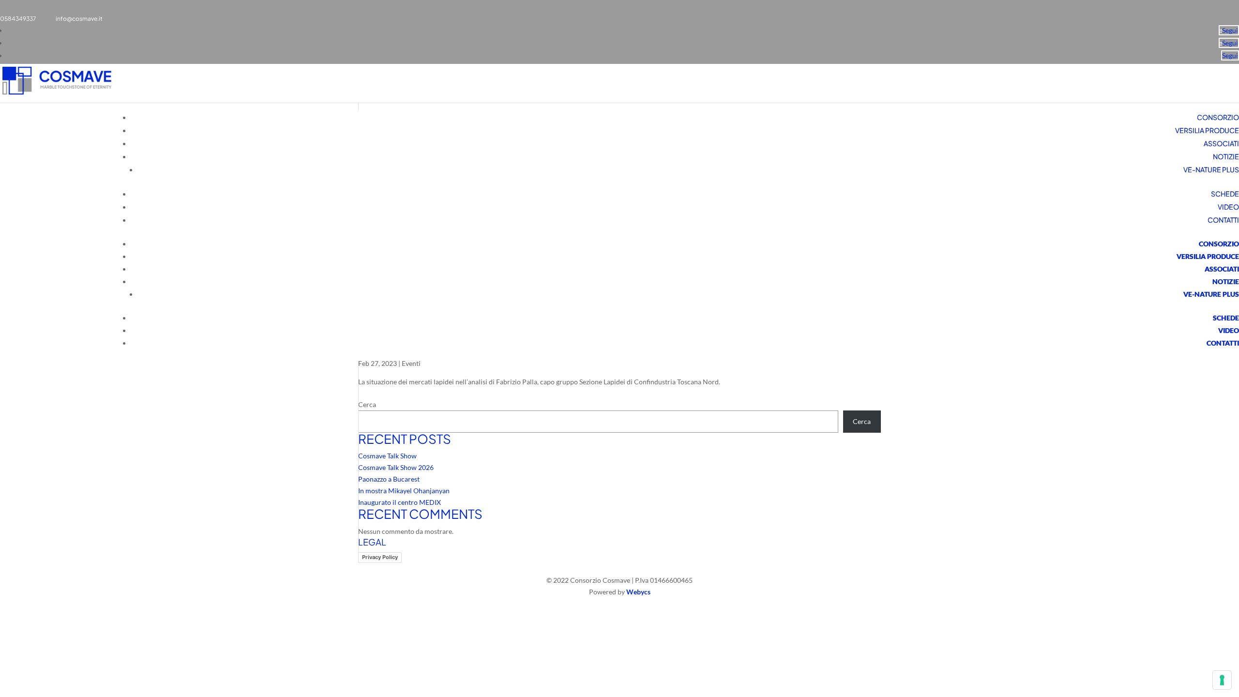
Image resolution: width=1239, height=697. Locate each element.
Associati (1221, 143)
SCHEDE (1225, 193)
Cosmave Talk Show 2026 (396, 467)
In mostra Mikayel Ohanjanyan (404, 490)
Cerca (367, 404)
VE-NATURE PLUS (1211, 169)
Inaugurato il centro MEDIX (399, 502)
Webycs (638, 592)
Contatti (1223, 219)
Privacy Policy (380, 557)
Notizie (1226, 156)
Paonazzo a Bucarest (389, 479)
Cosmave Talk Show (387, 456)
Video (1228, 206)
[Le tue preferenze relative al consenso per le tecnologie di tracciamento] (1222, 680)
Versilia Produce (1207, 130)
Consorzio (1218, 117)
